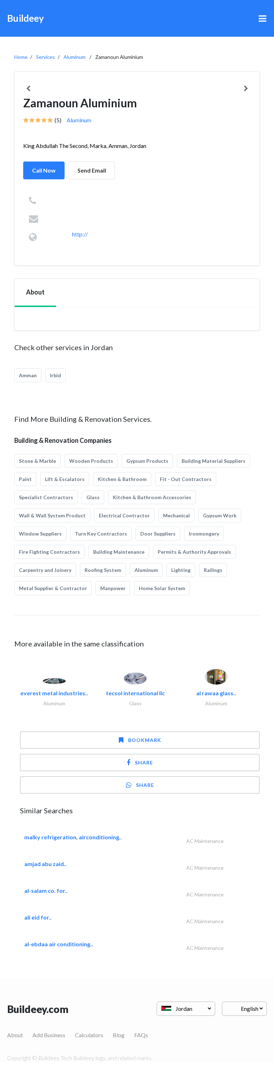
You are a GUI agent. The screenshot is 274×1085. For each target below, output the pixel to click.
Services (45, 57)
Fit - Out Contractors (186, 479)
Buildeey (25, 18)
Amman (28, 375)
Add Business (48, 1035)
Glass (93, 497)
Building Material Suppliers (213, 461)
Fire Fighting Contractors (49, 552)
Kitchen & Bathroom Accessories (152, 497)
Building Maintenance (118, 552)
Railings (213, 570)
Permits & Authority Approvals (194, 552)
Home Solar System (162, 588)
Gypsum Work (220, 515)
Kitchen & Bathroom (122, 479)
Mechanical (176, 515)
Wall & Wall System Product (52, 515)
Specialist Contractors (46, 497)
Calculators (89, 1035)
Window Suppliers (40, 534)
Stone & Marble (37, 461)
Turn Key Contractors (101, 534)
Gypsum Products (147, 461)
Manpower (113, 588)
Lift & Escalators (65, 479)
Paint (25, 479)
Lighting (181, 570)
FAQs (141, 1035)
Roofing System (103, 570)
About (15, 1035)
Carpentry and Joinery (45, 570)
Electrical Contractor (124, 515)
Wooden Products (91, 461)
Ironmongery (204, 534)
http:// (80, 234)
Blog (119, 1035)
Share (144, 762)
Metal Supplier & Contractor (53, 588)
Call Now (44, 170)
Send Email (91, 170)
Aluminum (75, 57)
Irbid (55, 375)
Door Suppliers (158, 534)
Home (20, 57)
